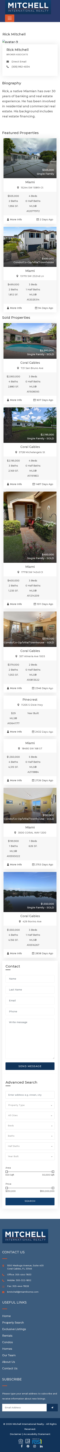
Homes (7, 1348)
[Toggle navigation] (9, 18)
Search (30, 1201)
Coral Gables (30, 363)
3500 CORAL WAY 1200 (32, 832)
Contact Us (10, 1368)
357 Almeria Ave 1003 (32, 656)
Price (8, 1183)
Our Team (9, 1355)
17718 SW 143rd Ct (32, 572)
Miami (30, 182)
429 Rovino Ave (32, 921)
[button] (30, 1105)
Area (8, 1167)
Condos (7, 1342)
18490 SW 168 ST (32, 748)
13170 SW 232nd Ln (32, 276)
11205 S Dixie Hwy (32, 704)
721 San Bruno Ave (32, 368)
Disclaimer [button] (16, 1434)
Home (6, 1316)
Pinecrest (30, 699)
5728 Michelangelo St (32, 452)
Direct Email (19, 61)
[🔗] (21, 1446)
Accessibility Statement (37, 1434)
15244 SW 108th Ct (32, 187)
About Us (8, 1361)
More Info (16, 219)
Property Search (13, 1322)
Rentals (7, 1335)
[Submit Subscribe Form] (52, 1407)
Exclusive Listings (14, 1329)
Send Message (30, 1066)
